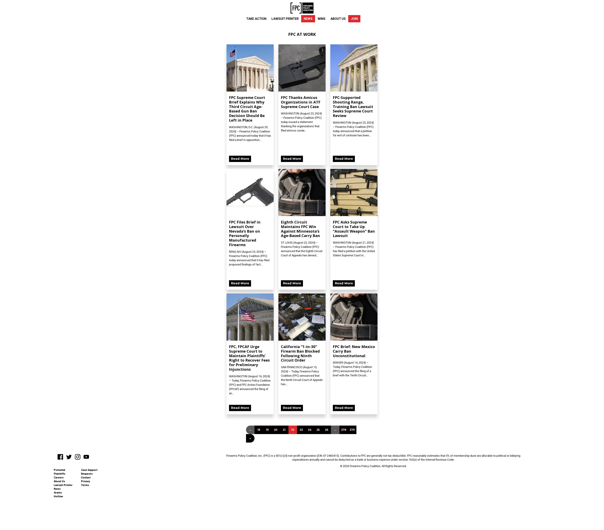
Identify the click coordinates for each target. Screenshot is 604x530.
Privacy (85, 481)
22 (292, 429)
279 (352, 429)
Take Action (256, 19)
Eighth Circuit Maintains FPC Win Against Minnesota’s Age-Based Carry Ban (300, 228)
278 (343, 429)
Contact (86, 477)
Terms (85, 485)
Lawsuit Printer (285, 19)
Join (354, 19)
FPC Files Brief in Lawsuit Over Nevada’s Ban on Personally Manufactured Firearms (244, 233)
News (308, 19)
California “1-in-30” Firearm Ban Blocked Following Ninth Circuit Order (300, 353)
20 (275, 429)
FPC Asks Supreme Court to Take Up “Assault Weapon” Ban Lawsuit (354, 228)
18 (258, 429)
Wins (321, 19)
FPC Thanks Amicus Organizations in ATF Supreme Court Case (300, 102)
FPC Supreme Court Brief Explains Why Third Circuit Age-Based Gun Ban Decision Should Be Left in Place (247, 109)
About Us (338, 19)
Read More (240, 159)
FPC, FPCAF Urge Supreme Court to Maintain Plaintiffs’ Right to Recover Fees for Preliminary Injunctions (249, 358)
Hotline (58, 496)
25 (318, 429)
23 (301, 429)
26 (326, 429)
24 (309, 429)
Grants (58, 492)
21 (284, 429)
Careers (59, 477)
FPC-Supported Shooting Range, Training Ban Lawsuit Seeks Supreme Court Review (353, 106)
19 (267, 429)
